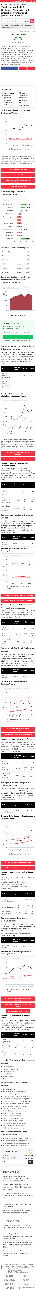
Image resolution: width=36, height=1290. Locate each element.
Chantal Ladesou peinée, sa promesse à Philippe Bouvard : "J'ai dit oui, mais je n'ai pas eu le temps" (17, 1204)
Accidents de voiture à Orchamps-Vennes (16, 1104)
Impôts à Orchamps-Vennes (12, 1113)
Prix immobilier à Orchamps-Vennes (14, 1123)
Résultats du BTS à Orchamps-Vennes (15, 1145)
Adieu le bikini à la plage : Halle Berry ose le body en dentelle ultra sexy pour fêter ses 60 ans (17, 1245)
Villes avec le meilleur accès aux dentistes (19, 595)
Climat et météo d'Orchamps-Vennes (14, 1106)
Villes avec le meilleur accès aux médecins (19, 453)
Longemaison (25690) (9, 1071)
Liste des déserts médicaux (18, 170)
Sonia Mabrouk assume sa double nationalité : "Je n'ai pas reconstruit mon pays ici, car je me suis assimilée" (16, 1178)
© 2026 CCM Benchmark (27, 1268)
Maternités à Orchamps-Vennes (13, 1121)
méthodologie (24, 54)
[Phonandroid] (26, 1288)
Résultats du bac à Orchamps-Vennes (15, 1141)
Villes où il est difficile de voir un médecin (18, 459)
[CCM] (9, 1276)
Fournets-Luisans (26, 25)
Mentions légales (6, 1268)
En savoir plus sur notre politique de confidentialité (16, 340)
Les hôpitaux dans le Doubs (18, 186)
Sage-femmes (24, 105)
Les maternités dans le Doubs (18, 1011)
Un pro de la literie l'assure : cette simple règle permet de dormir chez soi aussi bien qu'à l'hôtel (17, 1228)
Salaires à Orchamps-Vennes (12, 1108)
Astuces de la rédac (10, 1158)
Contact (17, 1264)
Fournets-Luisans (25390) (11, 1069)
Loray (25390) (7, 1074)
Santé (6, 1155)
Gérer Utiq (31, 1266)
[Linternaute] (9, 1280)
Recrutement (29, 1264)
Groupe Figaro (16, 1268)
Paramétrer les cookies (21, 1266)
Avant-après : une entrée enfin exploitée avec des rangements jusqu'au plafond (16, 1211)
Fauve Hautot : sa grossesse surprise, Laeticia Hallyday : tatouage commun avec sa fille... (18, 1196)
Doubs (24, 4)
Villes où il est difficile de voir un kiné (18, 868)
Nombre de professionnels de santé (9, 102)
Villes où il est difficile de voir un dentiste (18, 600)
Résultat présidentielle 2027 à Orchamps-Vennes (18, 1138)
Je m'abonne (17, 337)
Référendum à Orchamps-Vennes (13, 1128)
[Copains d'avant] (9, 1284)
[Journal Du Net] (26, 1276)
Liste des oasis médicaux (18, 175)
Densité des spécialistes (7, 97)
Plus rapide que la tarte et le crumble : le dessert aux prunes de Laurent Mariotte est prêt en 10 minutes (17, 1236)
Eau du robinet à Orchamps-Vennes (14, 1125)
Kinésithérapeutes (26, 103)
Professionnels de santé (12, 4)
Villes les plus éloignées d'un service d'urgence (18, 181)
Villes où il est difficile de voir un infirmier (18, 735)
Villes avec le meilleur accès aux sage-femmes (19, 999)
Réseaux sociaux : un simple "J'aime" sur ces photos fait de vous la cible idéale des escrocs (17, 1253)
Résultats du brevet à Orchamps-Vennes (16, 1143)
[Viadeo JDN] (26, 1284)
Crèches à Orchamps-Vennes (12, 1116)
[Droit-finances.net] (26, 1280)
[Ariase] (9, 1288)
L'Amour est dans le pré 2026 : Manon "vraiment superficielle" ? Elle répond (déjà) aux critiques (17, 1187)
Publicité (22, 1264)
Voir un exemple (28, 1155)
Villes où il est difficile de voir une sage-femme (18, 1005)
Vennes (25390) (8, 1076)
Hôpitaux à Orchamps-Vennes (12, 1094)
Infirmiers (23, 100)
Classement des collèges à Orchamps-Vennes (17, 1099)
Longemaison (6, 27)
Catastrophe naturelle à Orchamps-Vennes (16, 1096)
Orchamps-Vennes (9, 1089)
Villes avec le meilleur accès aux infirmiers (19, 729)
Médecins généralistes (24, 94)
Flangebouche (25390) (10, 1067)
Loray (14, 27)
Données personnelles (8, 1266)
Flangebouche (14, 25)
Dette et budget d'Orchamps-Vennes (14, 1111)
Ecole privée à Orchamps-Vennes (13, 1118)
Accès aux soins (9, 93)
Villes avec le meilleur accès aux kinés (19, 863)
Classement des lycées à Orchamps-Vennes (17, 1101)
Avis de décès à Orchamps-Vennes (14, 1091)
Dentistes (23, 98)
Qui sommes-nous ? (8, 1264)
